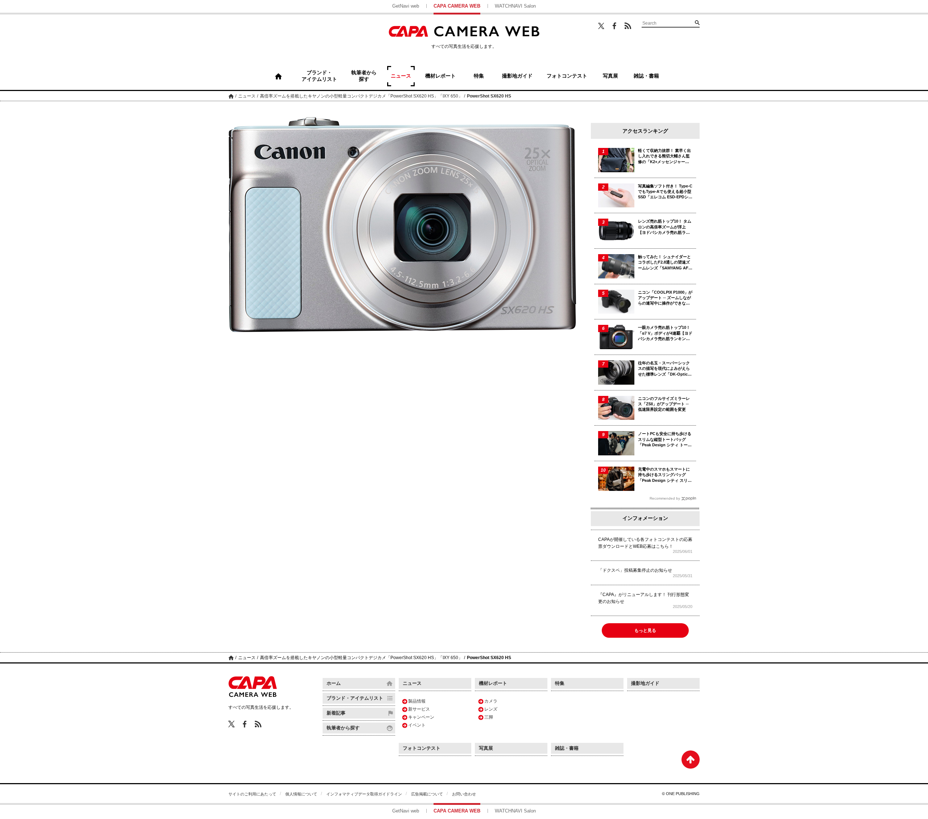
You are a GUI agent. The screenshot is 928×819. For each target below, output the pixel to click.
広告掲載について (427, 794)
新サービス (419, 709)
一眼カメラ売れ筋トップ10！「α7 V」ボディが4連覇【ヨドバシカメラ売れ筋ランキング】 (665, 333)
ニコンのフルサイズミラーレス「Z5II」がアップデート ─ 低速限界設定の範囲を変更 (664, 404)
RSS (628, 25)
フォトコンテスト (421, 748)
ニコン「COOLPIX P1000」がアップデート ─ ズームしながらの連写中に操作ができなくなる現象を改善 (665, 298)
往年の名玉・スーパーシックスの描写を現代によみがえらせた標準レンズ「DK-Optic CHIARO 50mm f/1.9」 (664, 369)
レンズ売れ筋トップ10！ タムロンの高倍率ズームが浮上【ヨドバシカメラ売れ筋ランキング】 (664, 227)
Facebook (614, 25)
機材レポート (493, 683)
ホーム (231, 96)
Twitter (601, 25)
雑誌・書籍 (567, 748)
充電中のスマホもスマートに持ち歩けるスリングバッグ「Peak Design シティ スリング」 (665, 475)
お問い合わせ (464, 794)
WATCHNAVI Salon (515, 6)
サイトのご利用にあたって (252, 794)
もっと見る (645, 630)
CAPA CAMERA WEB (457, 6)
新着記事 (336, 713)
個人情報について (301, 794)
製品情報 (417, 701)
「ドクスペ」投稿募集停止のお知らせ (635, 570)
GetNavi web (405, 6)
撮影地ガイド (645, 683)
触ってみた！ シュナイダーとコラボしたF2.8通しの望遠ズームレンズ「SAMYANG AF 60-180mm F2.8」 (664, 263)
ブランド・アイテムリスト (355, 698)
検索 (697, 22)
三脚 (488, 717)
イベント (417, 725)
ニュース (247, 96)
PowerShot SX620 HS (489, 96)
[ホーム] (278, 76)
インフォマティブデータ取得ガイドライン (364, 794)
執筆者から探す (343, 728)
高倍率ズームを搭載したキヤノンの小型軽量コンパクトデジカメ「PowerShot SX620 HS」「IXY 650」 (361, 96)
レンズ (490, 709)
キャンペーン (421, 717)
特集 (559, 683)
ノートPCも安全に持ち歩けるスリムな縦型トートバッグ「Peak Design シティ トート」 (664, 439)
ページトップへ (691, 759)
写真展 (486, 748)
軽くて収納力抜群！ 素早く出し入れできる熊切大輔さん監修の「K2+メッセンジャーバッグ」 (664, 156)
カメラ (490, 701)
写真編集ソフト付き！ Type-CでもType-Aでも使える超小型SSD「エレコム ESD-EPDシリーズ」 (665, 192)
